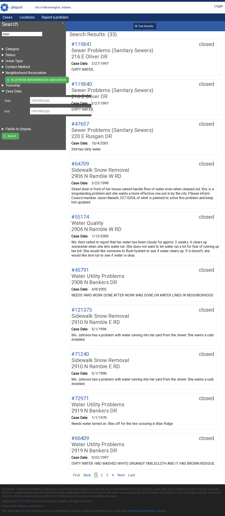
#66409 (80, 438)
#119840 (81, 84)
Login (218, 6)
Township (12, 85)
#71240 (80, 354)
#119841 (81, 44)
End (7, 111)
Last (131, 475)
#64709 (80, 164)
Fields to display (18, 129)
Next (121, 475)
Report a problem (55, 17)
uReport (17, 7)
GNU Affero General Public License (143, 510)
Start (8, 100)
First (76, 475)
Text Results (145, 26)
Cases (8, 17)
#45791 (80, 270)
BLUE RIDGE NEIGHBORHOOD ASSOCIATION (38, 79)
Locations (27, 17)
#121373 (81, 310)
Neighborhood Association (25, 73)
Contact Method (17, 67)
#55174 (80, 217)
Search (12, 136)
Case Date (13, 91)
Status (10, 55)
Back (87, 475)
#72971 (80, 398)
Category (12, 49)
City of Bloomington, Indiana (53, 7)
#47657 (80, 124)
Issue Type (14, 61)
